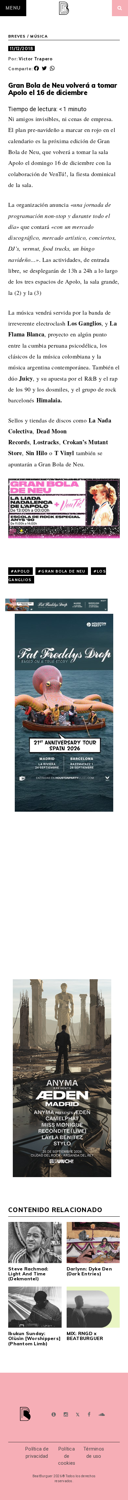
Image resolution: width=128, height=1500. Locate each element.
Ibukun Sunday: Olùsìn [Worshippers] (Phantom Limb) (34, 1338)
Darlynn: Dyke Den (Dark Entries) (89, 1271)
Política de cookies (66, 1456)
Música (39, 36)
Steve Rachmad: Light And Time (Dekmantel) (28, 1274)
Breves (17, 36)
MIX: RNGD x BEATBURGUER (85, 1335)
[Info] (54, 1415)
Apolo (22, 571)
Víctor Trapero (36, 58)
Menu (13, 8)
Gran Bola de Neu (63, 571)
